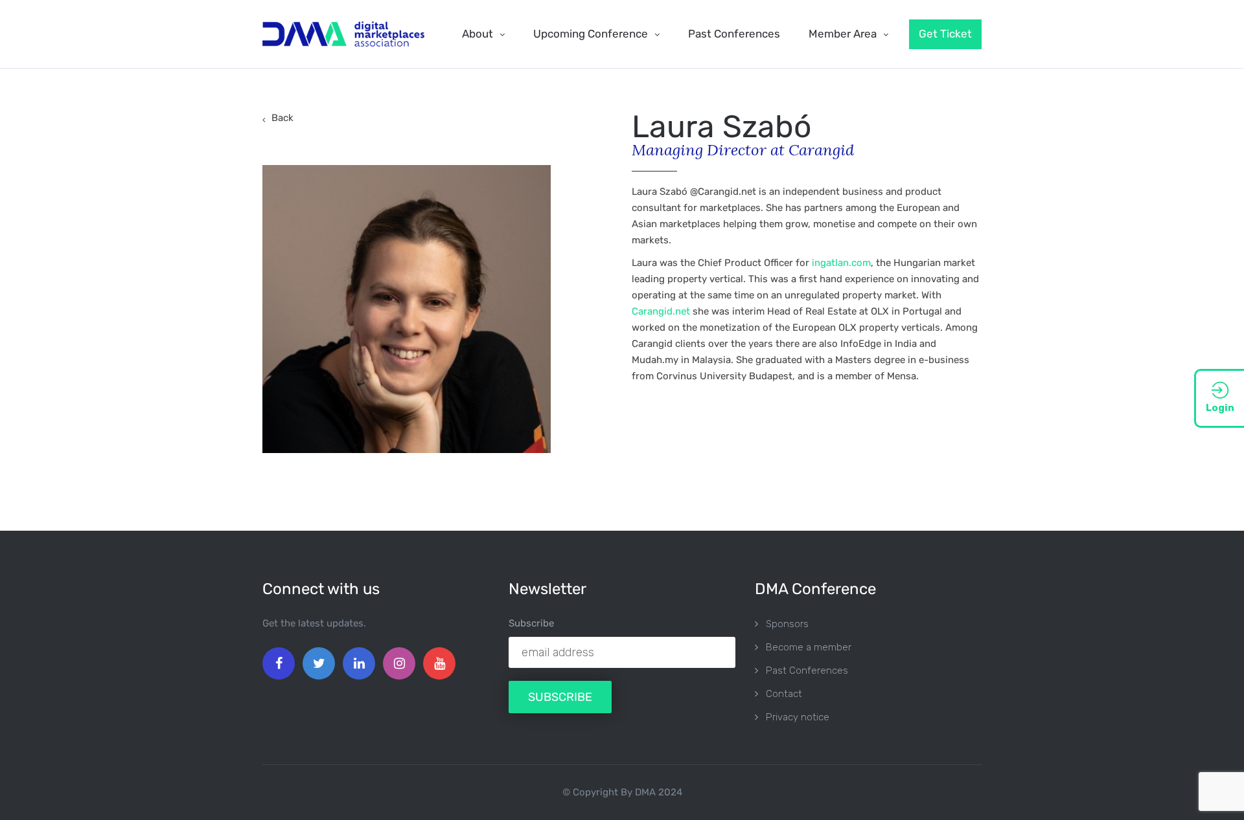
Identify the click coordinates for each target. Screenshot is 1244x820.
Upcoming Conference (590, 33)
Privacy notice (797, 717)
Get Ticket (945, 33)
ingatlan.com (841, 263)
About (477, 33)
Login (1220, 408)
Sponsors (787, 624)
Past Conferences (734, 33)
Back (282, 118)
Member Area (843, 33)
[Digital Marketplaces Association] (343, 34)
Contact (784, 694)
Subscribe (531, 623)
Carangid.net (661, 311)
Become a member (808, 647)
